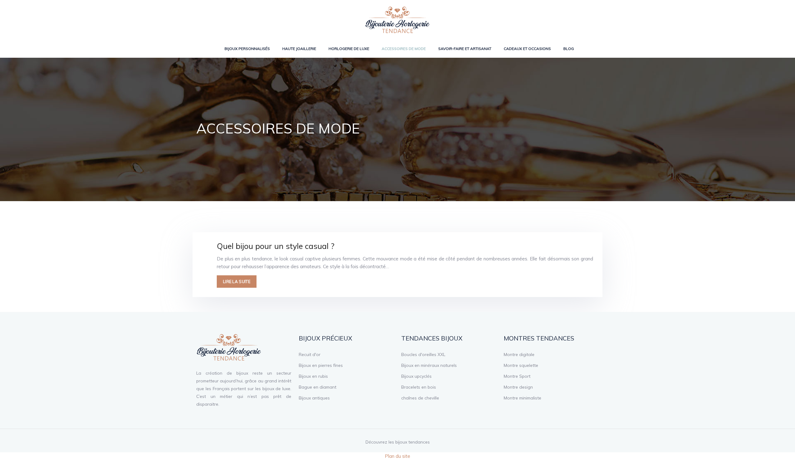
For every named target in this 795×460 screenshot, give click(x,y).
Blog (568, 48)
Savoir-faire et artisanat (464, 48)
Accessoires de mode (404, 48)
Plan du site (397, 456)
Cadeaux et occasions (527, 48)
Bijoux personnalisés (247, 48)
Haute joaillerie (299, 48)
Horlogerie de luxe (349, 48)
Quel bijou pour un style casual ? (275, 246)
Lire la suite (236, 281)
